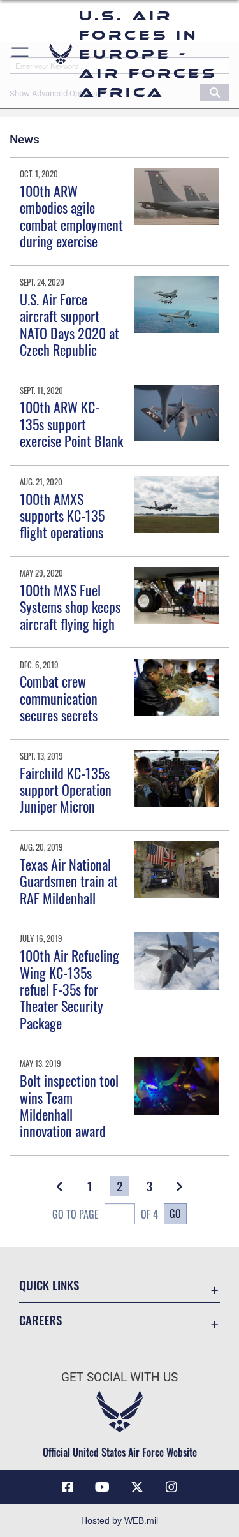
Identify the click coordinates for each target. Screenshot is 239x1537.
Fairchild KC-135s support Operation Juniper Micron (66, 790)
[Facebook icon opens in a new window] (67, 1487)
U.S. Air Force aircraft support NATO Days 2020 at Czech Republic (69, 324)
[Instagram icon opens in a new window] (171, 1487)
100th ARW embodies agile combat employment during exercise (71, 215)
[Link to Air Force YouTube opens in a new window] (102, 1487)
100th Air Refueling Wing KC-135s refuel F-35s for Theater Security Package (69, 989)
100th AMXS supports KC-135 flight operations (62, 516)
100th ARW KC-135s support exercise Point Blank (71, 424)
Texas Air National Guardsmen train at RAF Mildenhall (69, 881)
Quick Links (49, 1285)
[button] (20, 54)
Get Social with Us (119, 1377)
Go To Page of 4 (105, 1214)
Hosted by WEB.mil (119, 1520)
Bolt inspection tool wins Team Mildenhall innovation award (69, 1105)
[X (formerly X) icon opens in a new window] (137, 1487)
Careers (40, 1320)
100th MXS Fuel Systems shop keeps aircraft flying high (70, 607)
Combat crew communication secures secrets (59, 698)
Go (175, 1213)
